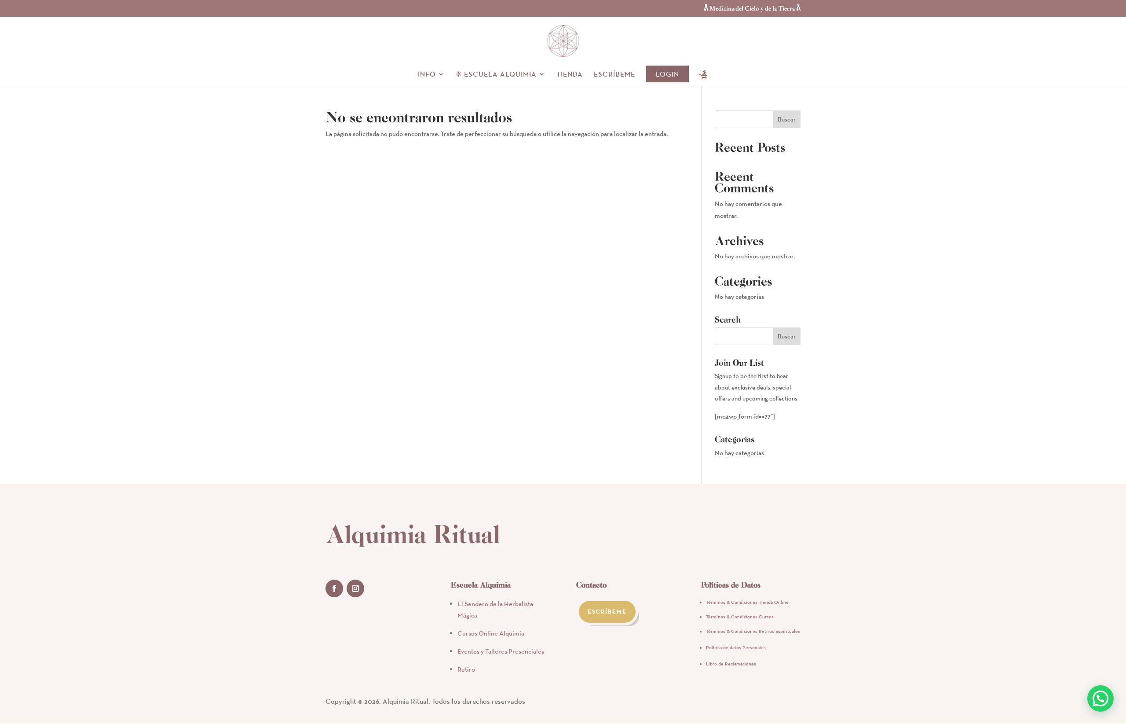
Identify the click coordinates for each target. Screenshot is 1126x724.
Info (427, 74)
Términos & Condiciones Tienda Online (747, 602)
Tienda (569, 74)
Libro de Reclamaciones (731, 664)
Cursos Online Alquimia (490, 633)
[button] (1100, 698)
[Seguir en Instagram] (355, 588)
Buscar (787, 119)
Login (667, 74)
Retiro (466, 669)
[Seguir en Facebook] (334, 588)
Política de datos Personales (736, 647)
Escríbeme (614, 74)
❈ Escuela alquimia (496, 74)
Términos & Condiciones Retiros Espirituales (753, 631)
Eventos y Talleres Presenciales (500, 651)
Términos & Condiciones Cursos (740, 617)
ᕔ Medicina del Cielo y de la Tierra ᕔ (752, 8)
